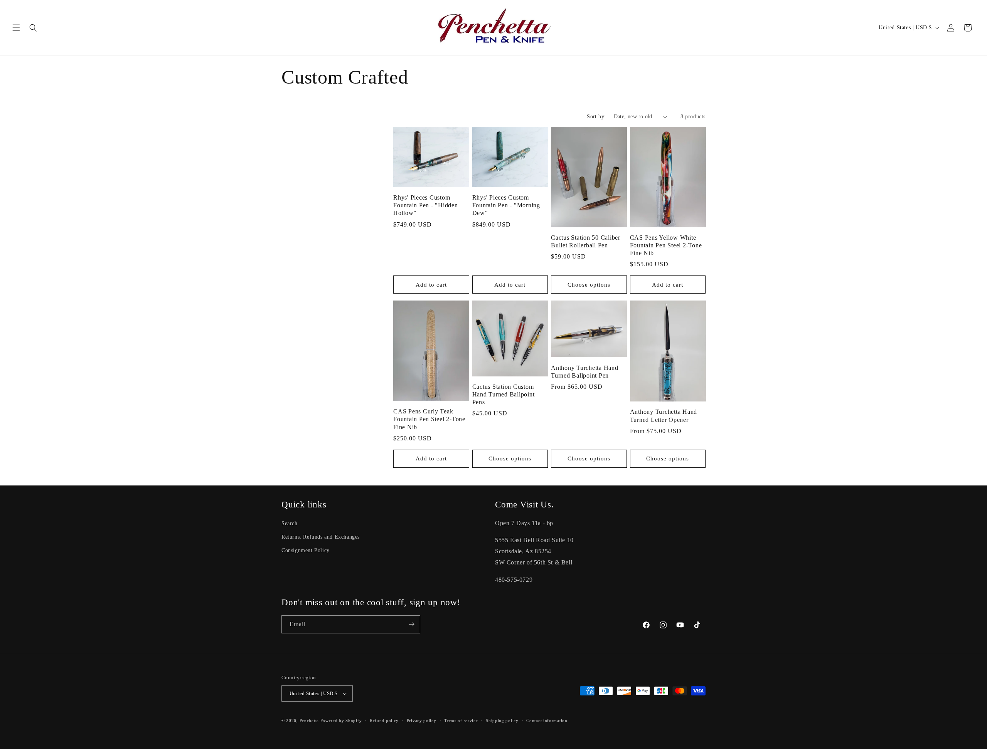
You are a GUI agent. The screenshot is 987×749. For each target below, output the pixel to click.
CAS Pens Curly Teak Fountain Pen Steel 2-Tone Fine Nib (429, 419)
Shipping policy (502, 720)
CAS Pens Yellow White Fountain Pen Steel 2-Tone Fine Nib (666, 245)
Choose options (589, 285)
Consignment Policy (305, 550)
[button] (16, 27)
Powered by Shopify (341, 720)
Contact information (546, 720)
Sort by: (596, 116)
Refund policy (384, 720)
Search (289, 523)
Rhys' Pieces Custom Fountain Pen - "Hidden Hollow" (425, 205)
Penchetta (310, 720)
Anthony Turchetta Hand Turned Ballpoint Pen (584, 371)
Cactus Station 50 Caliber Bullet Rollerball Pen (585, 241)
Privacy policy (421, 720)
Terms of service (461, 720)
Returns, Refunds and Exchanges (320, 537)
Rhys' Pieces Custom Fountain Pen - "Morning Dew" (506, 205)
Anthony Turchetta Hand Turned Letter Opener (663, 415)
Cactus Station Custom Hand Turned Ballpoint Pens (503, 394)
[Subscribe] (411, 624)
